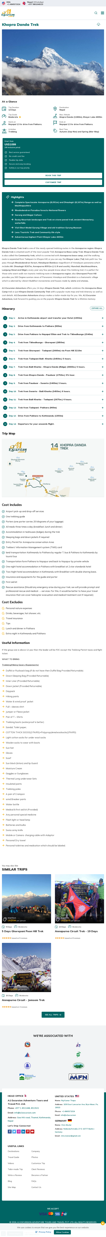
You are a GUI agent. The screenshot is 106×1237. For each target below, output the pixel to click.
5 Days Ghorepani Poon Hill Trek (22, 931)
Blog (10, 1181)
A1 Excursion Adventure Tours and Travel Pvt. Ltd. (45, 1222)
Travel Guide (13, 1157)
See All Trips (51, 1015)
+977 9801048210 (35, 4)
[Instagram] (19, 1131)
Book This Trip (53, 175)
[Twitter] (14, 1131)
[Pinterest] (28, 1131)
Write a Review (15, 1175)
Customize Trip (53, 182)
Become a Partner (39, 1175)
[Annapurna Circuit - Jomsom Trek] (26, 967)
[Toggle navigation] (101, 13)
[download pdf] (98, 24)
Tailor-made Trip (15, 1169)
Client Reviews (38, 1169)
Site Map (12, 1187)
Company (35, 1151)
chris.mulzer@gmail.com (71, 1136)
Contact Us (36, 1187)
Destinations (13, 1151)
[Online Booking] (53, 1213)
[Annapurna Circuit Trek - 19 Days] (79, 898)
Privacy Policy (45, 1232)
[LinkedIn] (23, 1131)
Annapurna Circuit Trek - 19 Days (76, 931)
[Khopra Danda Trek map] (53, 468)
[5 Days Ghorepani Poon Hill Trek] (26, 898)
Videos (11, 1163)
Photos (34, 1157)
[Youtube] (32, 1131)
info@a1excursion (68, 1115)
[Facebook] (10, 1131)
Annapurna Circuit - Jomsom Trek (23, 1000)
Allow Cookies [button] (62, 1232)
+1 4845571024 (13, 4)
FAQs (33, 1181)
